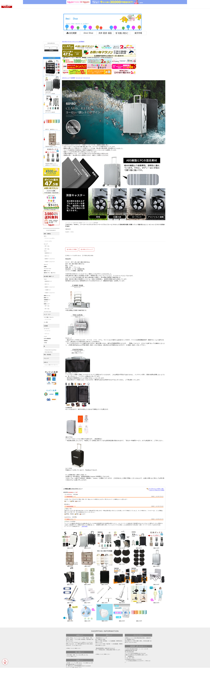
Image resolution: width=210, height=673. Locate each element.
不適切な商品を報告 (88, 255)
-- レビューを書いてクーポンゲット (51, 364)
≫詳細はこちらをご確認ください (73, 648)
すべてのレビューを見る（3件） (156, 488)
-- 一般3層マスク (47, 289)
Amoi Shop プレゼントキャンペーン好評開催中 (73, 41)
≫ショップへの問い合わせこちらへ (74, 667)
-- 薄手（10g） (47, 246)
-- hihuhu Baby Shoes (48, 351)
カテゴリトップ (66, 77)
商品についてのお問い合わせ (74, 255)
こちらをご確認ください (71, 656)
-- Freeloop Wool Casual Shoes (50, 349)
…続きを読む (84, 526)
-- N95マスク (46, 255)
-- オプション (46, 333)
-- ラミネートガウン (48, 241)
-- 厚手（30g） (47, 248)
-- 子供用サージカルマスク (49, 261)
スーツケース (79, 77)
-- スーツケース (47, 330)
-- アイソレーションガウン (49, 238)
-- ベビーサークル (47, 319)
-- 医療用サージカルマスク (49, 258)
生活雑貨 (73, 77)
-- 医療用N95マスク (48, 253)
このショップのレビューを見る (156, 490)
